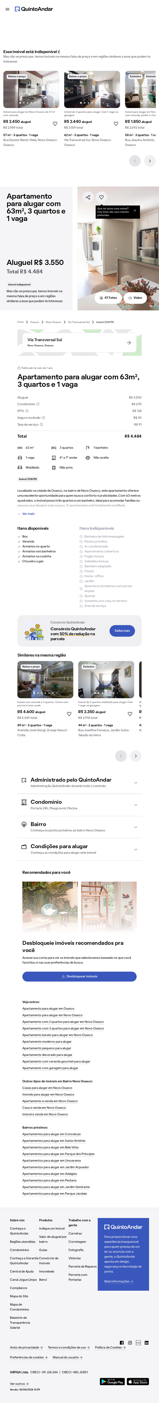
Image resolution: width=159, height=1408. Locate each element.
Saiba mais (122, 630)
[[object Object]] (135, 210)
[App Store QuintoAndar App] (138, 1381)
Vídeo (138, 298)
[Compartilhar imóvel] (88, 197)
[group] (31, 110)
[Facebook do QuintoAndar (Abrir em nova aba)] (121, 1342)
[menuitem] (20, 322)
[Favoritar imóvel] (101, 197)
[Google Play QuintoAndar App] (112, 1381)
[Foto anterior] (11, 89)
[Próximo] (150, 161)
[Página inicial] (34, 9)
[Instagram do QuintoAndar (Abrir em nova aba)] (130, 1342)
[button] (79, 783)
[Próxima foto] (52, 89)
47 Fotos (111, 298)
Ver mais (28, 514)
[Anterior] (135, 161)
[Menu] (7, 9)
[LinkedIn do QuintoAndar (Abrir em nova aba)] (146, 1342)
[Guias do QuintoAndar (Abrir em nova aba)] (138, 1342)
